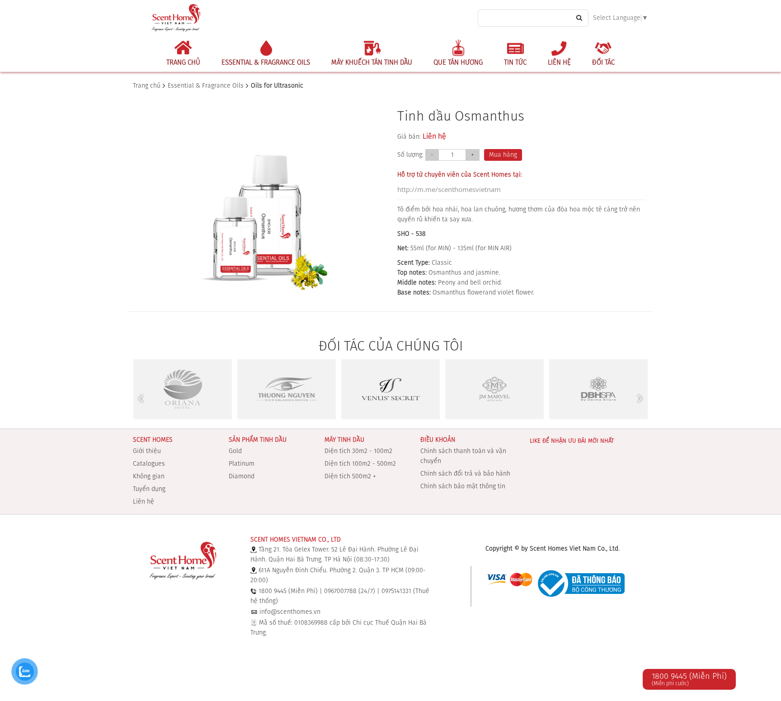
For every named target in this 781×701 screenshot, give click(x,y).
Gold (235, 451)
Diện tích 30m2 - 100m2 (358, 451)
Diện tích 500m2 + (350, 476)
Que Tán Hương (458, 62)
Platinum (241, 464)
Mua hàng (503, 155)
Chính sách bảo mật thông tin (462, 486)
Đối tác (603, 62)
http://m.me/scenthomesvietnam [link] (449, 189)
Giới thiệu (147, 451)
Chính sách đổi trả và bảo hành (465, 474)
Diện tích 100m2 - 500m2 (360, 464)
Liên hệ (559, 62)
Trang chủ (183, 62)
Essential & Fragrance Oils (265, 62)
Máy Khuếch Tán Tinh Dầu (371, 62)
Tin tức (515, 62)
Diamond (241, 476)
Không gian (149, 476)
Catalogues (149, 464)
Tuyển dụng (149, 489)
